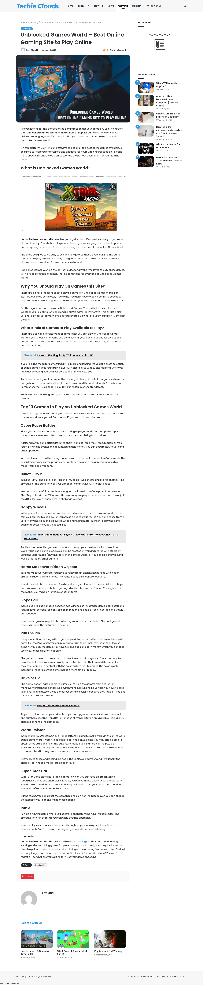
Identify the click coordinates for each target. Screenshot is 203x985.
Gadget (136, 6)
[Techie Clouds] (37, 5)
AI (89, 6)
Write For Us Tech (178, 976)
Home (70, 6)
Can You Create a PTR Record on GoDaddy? (168, 115)
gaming (81, 841)
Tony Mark (31, 50)
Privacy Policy (147, 976)
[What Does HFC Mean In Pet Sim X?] (73, 939)
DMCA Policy (162, 976)
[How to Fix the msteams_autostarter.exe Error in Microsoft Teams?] (146, 131)
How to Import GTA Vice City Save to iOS (36, 952)
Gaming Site (40, 865)
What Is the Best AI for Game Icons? (168, 146)
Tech (81, 6)
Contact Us (133, 976)
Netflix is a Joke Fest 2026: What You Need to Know (169, 160)
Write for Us (154, 6)
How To (98, 6)
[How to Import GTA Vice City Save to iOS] (37, 939)
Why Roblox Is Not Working (108, 951)
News (110, 6)
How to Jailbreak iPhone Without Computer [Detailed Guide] (167, 101)
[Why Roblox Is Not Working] (110, 939)
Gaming (123, 6)
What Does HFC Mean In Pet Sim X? (72, 952)
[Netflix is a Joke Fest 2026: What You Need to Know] (146, 161)
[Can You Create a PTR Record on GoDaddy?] (146, 117)
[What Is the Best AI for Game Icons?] (146, 148)
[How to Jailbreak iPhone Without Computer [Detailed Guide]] (146, 100)
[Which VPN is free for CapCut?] (146, 87)
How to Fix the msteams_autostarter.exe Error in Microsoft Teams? (169, 131)
